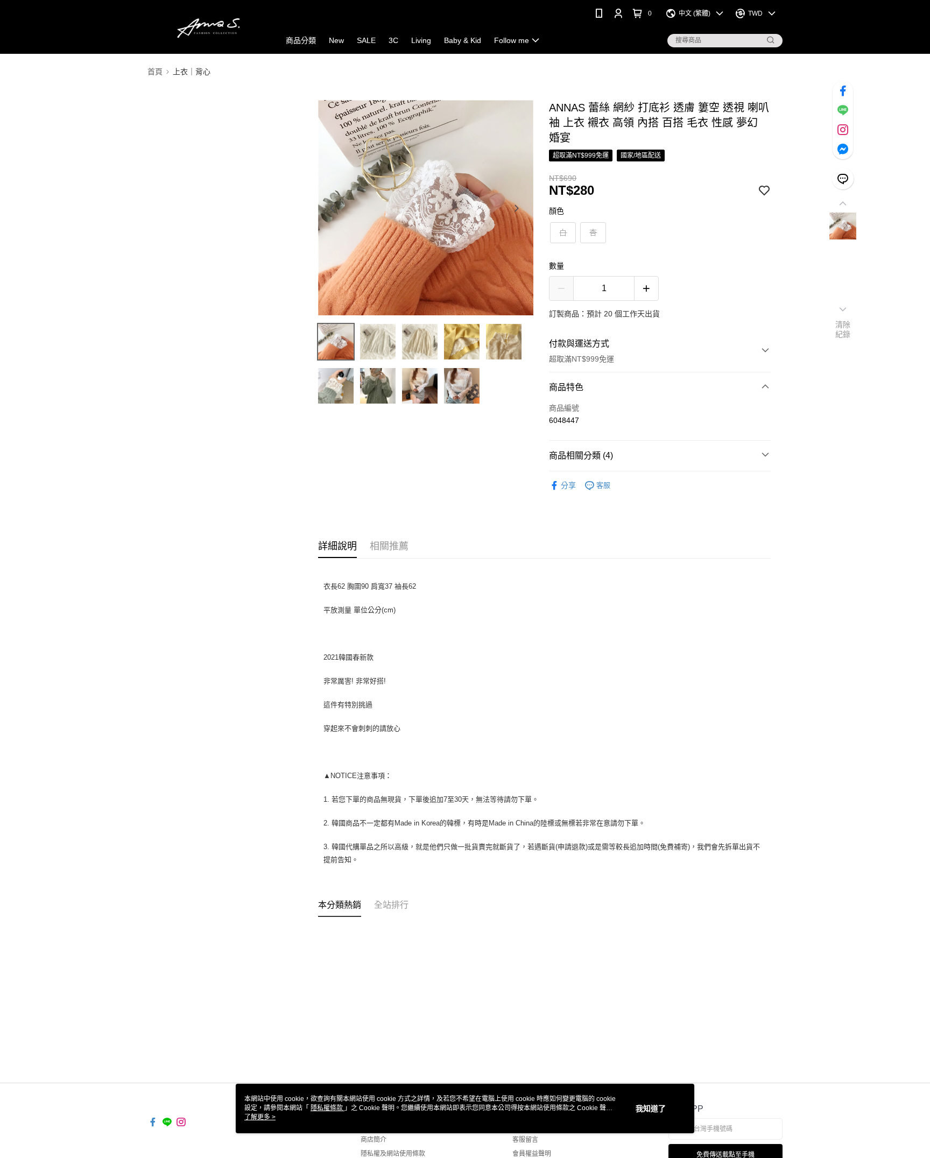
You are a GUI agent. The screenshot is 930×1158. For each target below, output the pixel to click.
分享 (568, 485)
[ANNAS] (207, 28)
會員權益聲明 (531, 1153)
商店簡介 (373, 1139)
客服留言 (525, 1139)
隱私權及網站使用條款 (393, 1153)
